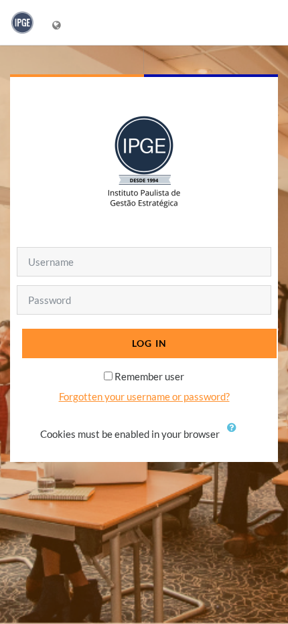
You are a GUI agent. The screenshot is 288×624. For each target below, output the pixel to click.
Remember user (149, 376)
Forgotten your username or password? (144, 396)
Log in (149, 343)
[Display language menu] (58, 22)
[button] (235, 435)
